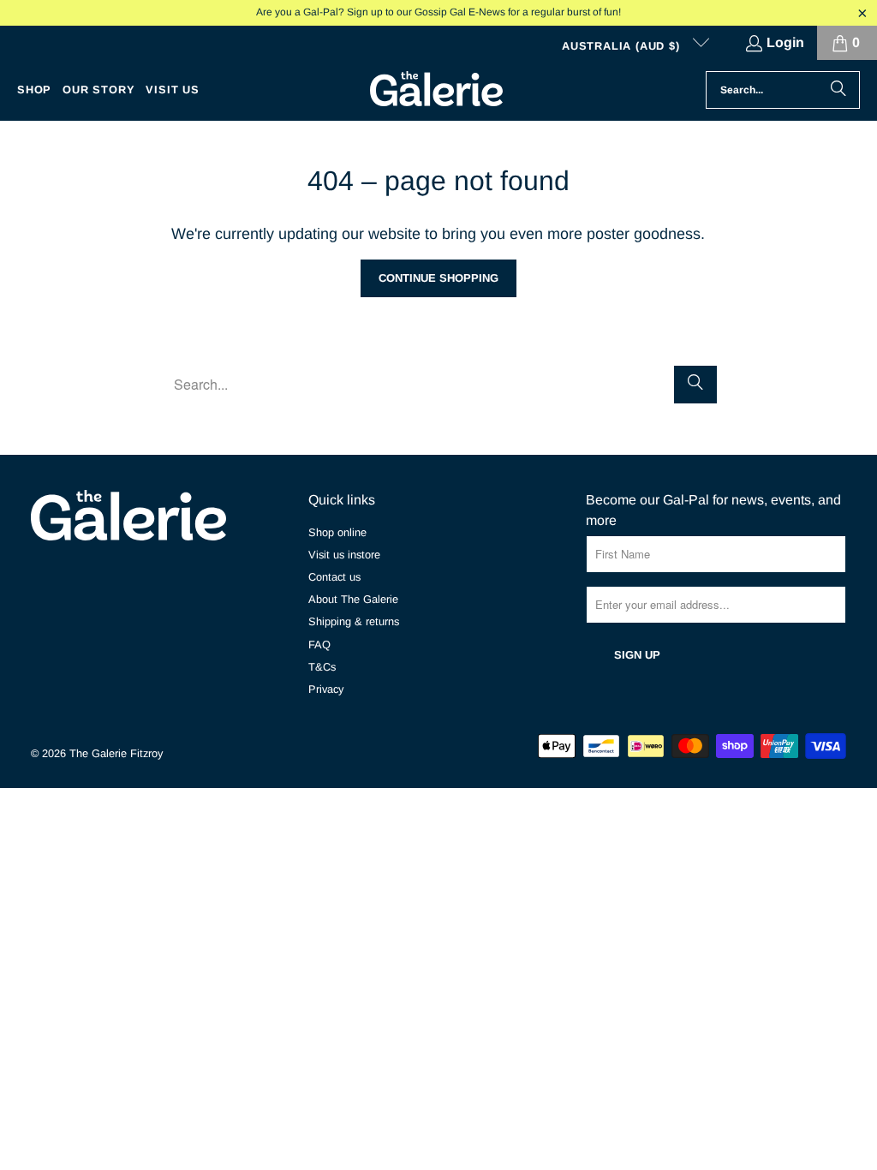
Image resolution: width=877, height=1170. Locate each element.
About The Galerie (353, 599)
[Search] (838, 90)
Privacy (325, 689)
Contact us (334, 576)
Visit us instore (344, 554)
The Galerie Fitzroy (116, 753)
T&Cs (322, 666)
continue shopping (438, 278)
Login (785, 42)
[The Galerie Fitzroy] (436, 90)
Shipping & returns (353, 621)
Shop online (337, 532)
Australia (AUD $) (622, 45)
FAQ (319, 644)
